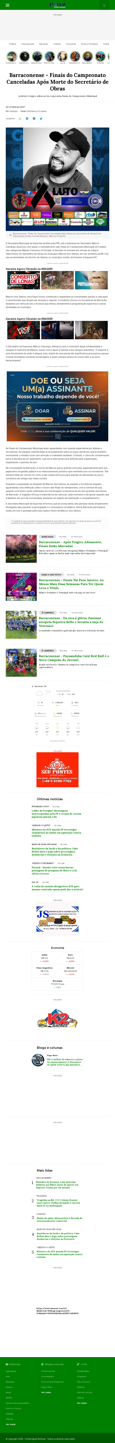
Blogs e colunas (50, 1048)
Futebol (57, 44)
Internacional (28, 44)
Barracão (43, 44)
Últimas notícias (50, 799)
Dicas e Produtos (89, 44)
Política (12, 44)
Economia (71, 44)
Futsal (106, 44)
